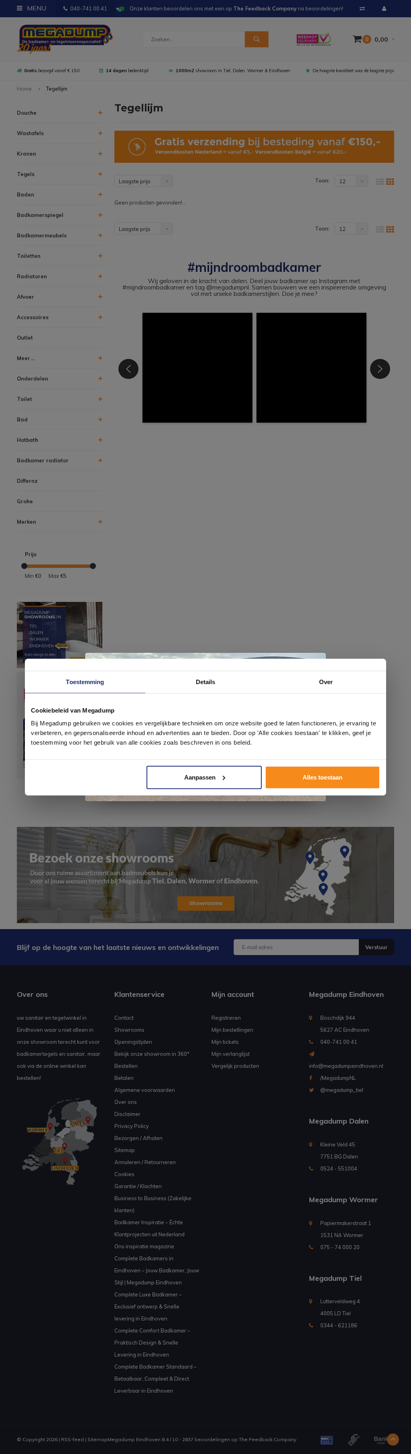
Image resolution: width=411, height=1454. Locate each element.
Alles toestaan (322, 777)
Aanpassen (200, 777)
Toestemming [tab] (85, 681)
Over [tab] (326, 681)
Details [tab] (206, 681)
